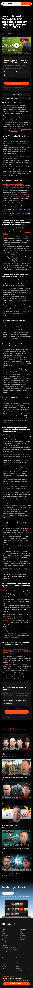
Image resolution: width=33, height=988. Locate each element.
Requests (22, 935)
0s (20, 102)
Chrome (18, 960)
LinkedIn (4, 966)
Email (3, 968)
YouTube (4, 964)
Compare (4, 941)
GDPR (5, 338)
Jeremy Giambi (13, 570)
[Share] (26, 98)
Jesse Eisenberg (8, 633)
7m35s (5, 138)
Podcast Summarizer (7, 951)
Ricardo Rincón (15, 601)
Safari (17, 966)
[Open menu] (4, 3)
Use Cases (4, 937)
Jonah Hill (14, 130)
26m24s (5, 322)
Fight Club (16, 192)
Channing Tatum (7, 215)
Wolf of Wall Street (9, 211)
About (3, 931)
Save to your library (17, 94)
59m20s (5, 587)
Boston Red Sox (7, 649)
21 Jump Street (19, 213)
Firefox (17, 964)
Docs (3, 939)
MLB (17, 434)
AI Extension (5, 935)
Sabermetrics (7, 367)
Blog (3, 943)
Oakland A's (21, 227)
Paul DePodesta (26, 128)
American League (25, 607)
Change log (23, 937)
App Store (18, 968)
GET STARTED (9, 893)
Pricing (3, 933)
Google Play (19, 970)
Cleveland (11, 357)
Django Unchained (21, 211)
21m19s (21, 276)
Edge (17, 962)
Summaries (4, 945)
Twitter (3, 957)
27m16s (20, 346)
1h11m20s (23, 644)
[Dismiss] (29, 976)
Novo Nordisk (9, 417)
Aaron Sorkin (7, 620)
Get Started (26, 3)
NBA (10, 236)
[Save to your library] (29, 736)
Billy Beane (16, 259)
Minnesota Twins (20, 616)
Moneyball (12, 105)
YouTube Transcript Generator (9, 949)
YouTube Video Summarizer (8, 947)
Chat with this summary (13, 98)
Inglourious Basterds (24, 194)
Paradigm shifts (7, 664)
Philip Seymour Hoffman (16, 183)
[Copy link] (29, 98)
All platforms (19, 957)
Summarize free (16, 83)
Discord (4, 962)
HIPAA (9, 338)
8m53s (26, 180)
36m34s (20, 431)
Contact (22, 933)
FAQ (21, 931)
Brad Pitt (5, 183)
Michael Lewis (7, 107)
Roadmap (22, 939)
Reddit (3, 960)
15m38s (25, 224)
